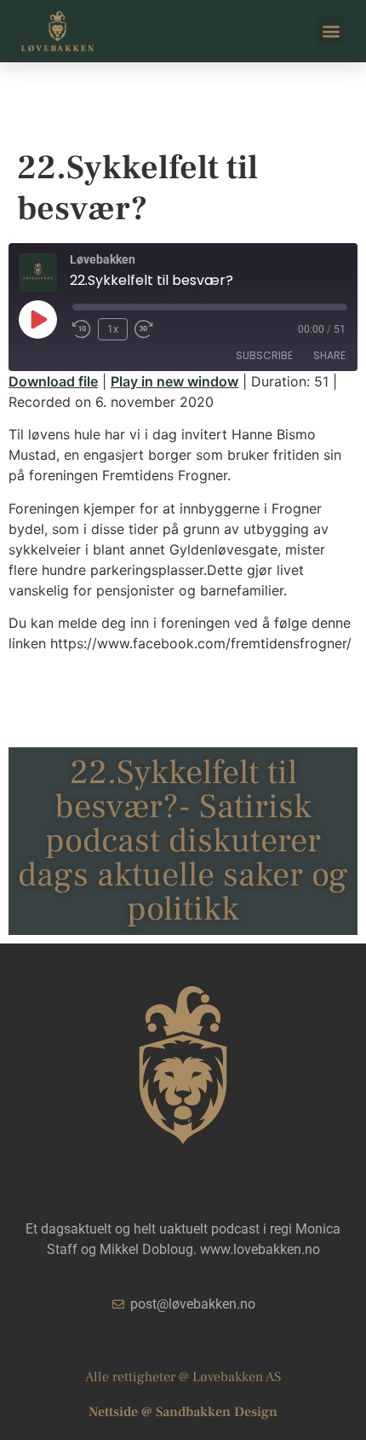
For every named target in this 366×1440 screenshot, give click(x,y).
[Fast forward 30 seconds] (148, 329)
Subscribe (264, 355)
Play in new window (174, 381)
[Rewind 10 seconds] (81, 329)
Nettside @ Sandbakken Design (183, 1411)
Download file (53, 381)
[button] (331, 31)
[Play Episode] (37, 319)
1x (112, 329)
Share (329, 355)
